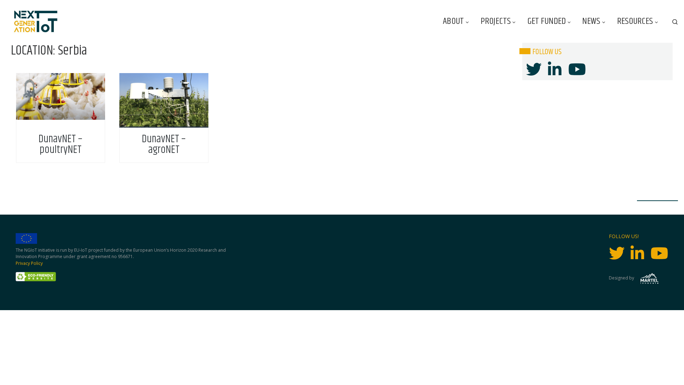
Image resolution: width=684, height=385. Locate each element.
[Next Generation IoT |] (35, 21)
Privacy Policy (29, 263)
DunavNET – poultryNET (60, 144)
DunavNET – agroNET (164, 144)
